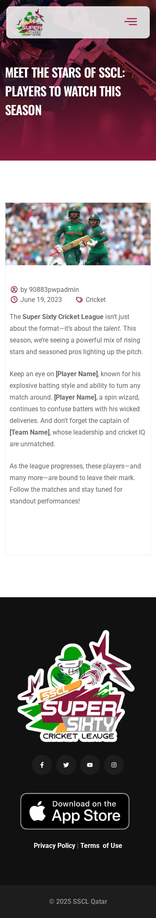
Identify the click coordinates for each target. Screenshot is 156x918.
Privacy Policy (54, 846)
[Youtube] (90, 765)
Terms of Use (101, 846)
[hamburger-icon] (130, 22)
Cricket (96, 300)
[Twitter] (66, 765)
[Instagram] (114, 765)
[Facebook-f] (42, 765)
